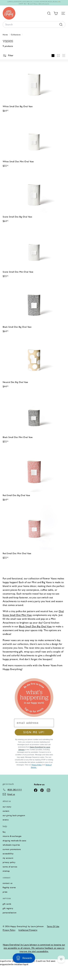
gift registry (8, 908)
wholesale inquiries (11, 845)
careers (6, 811)
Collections (16, 35)
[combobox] (34, 24)
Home (5, 35)
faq (4, 832)
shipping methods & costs (14, 840)
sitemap (6, 871)
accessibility (8, 853)
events (6, 819)
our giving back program (14, 815)
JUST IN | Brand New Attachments (34, 2)
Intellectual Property (28, 930)
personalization (9, 912)
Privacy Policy (37, 765)
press (5, 892)
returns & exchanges (12, 836)
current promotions (12, 849)
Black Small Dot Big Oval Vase (35, 626)
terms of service (10, 866)
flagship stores (9, 887)
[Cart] (55, 13)
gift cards (7, 904)
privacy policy (9, 862)
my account (8, 858)
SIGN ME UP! (34, 732)
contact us (7, 883)
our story (7, 807)
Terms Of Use (53, 926)
